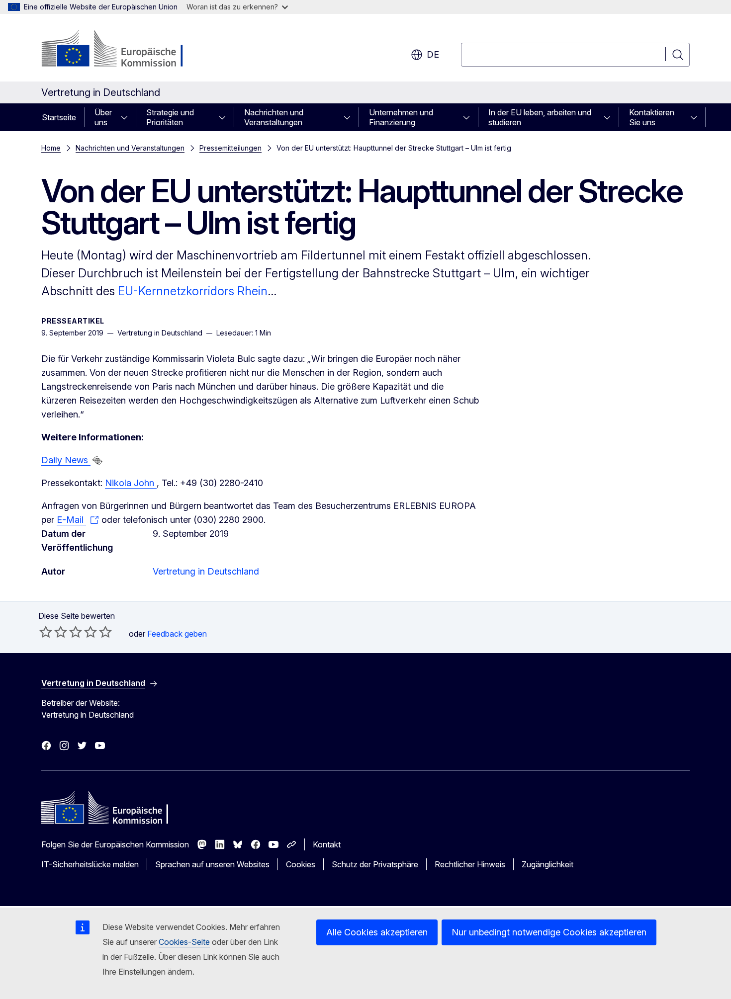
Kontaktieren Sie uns (651, 117)
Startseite (59, 117)
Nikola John (131, 483)
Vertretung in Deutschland (206, 571)
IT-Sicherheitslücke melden (90, 864)
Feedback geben (177, 634)
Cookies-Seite (184, 942)
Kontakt (327, 844)
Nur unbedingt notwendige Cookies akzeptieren (549, 932)
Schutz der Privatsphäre (375, 864)
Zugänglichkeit (547, 864)
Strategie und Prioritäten (170, 117)
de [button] (433, 54)
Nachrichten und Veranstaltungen (273, 117)
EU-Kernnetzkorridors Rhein (193, 291)
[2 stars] (53, 631)
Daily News (66, 460)
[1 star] (45, 631)
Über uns (103, 117)
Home (51, 148)
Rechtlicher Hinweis (470, 864)
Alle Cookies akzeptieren (377, 932)
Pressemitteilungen (230, 148)
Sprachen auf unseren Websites (212, 864)
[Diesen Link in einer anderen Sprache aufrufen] (97, 461)
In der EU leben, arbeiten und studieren (539, 117)
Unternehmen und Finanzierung (401, 117)
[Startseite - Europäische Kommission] (121, 50)
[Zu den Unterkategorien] (127, 117)
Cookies (300, 864)
